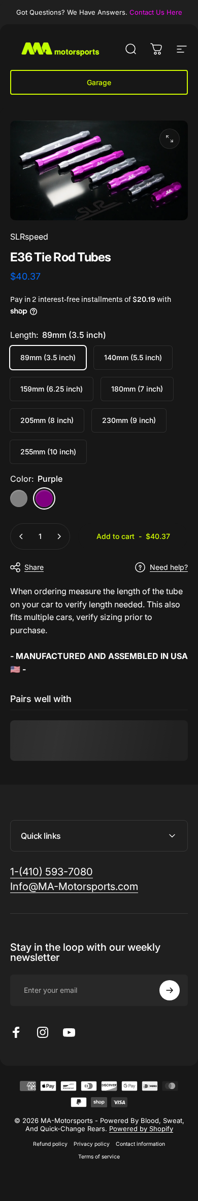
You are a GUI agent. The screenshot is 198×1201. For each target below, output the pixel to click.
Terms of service (99, 1156)
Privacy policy (92, 1144)
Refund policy (50, 1144)
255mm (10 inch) (48, 451)
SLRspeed (29, 236)
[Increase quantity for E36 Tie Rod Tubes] (59, 536)
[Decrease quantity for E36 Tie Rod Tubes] (21, 536)
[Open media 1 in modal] (169, 139)
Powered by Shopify (141, 1129)
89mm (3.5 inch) (48, 357)
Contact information (140, 1144)
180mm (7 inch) (137, 388)
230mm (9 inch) (129, 420)
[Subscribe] (169, 990)
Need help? (169, 567)
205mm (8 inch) (47, 420)
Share (34, 567)
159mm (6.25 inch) (51, 388)
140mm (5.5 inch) (133, 357)
